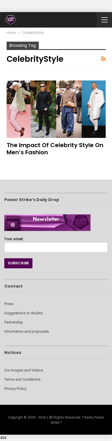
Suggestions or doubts (23, 313)
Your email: (13, 239)
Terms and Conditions (22, 379)
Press (8, 304)
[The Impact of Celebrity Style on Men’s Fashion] (56, 109)
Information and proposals (26, 331)
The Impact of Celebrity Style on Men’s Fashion (55, 148)
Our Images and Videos (23, 370)
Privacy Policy (15, 388)
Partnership (13, 322)
